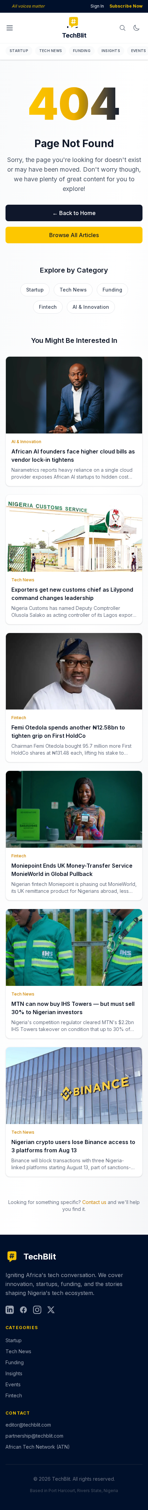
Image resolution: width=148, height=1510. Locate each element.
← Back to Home (74, 213)
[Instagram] (37, 1310)
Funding (82, 51)
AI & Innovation (91, 307)
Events (13, 1384)
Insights (111, 51)
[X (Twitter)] (51, 1310)
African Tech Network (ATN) (38, 1447)
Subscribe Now (125, 6)
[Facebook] (23, 1310)
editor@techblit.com (28, 1425)
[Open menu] (10, 28)
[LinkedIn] (10, 1310)
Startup (19, 51)
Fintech (48, 307)
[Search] (122, 28)
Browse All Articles (74, 235)
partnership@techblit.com (34, 1436)
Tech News (50, 51)
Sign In (97, 6)
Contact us (94, 1202)
